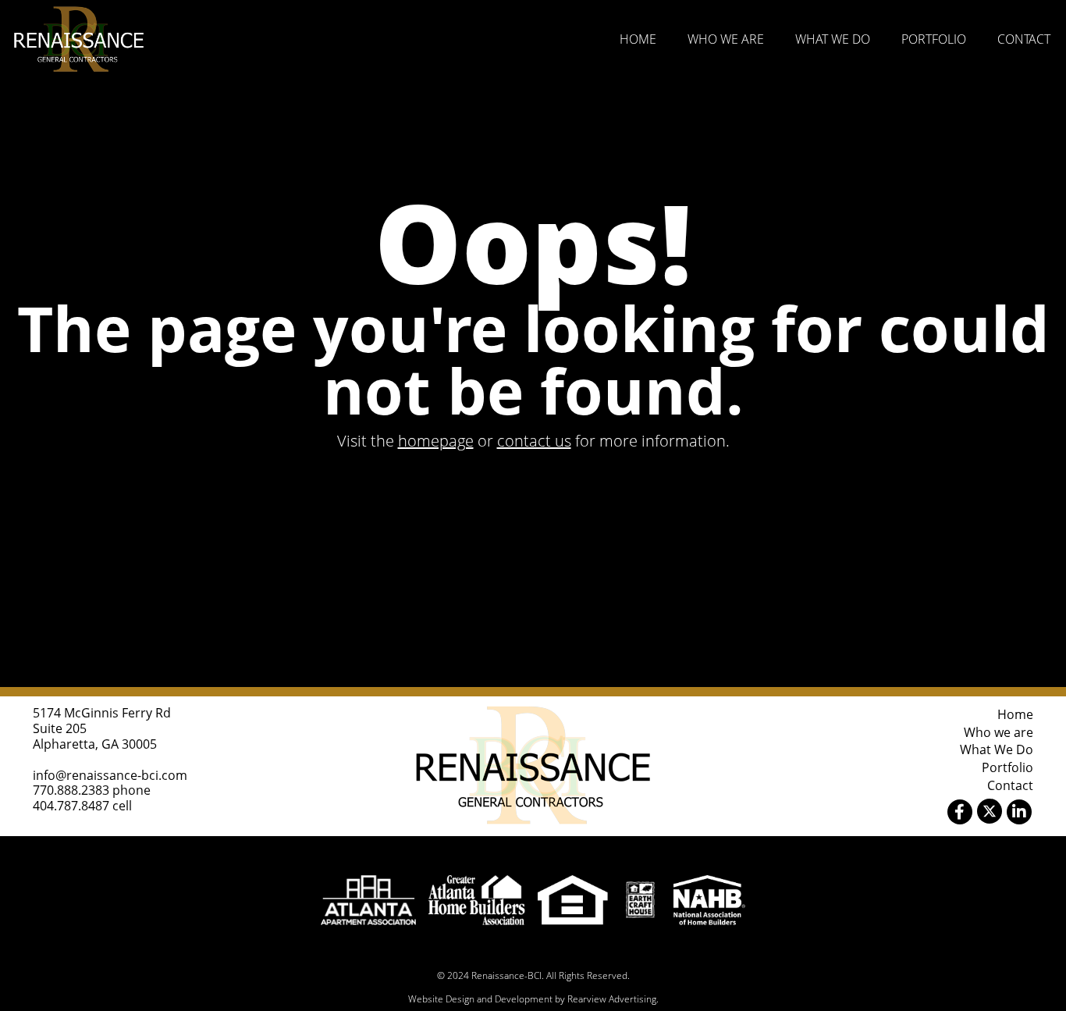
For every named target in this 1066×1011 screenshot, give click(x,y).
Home (638, 39)
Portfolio (933, 39)
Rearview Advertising (611, 999)
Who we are (726, 39)
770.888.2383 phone (92, 790)
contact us (534, 440)
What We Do (832, 39)
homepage (436, 440)
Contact (1023, 39)
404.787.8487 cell (82, 805)
